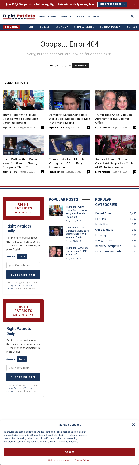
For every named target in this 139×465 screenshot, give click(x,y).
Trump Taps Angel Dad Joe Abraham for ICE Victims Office (113, 119)
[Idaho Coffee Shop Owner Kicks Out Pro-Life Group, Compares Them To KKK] (23, 145)
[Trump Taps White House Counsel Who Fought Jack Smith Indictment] (23, 100)
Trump (29, 26)
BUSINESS (66, 16)
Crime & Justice (84, 26)
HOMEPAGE (81, 65)
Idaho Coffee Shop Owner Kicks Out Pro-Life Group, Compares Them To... (20, 163)
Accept (69, 452)
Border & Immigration (108, 246)
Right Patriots (10, 127)
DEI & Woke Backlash (108, 251)
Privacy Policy (81, 460)
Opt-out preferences (58, 460)
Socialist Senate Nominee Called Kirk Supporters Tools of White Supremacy (114, 163)
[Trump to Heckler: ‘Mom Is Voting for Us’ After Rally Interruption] (69, 145)
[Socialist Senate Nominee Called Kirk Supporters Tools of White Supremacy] (115, 145)
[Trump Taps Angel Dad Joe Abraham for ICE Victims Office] (115, 100)
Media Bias (101, 224)
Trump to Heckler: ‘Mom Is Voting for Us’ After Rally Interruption (67, 163)
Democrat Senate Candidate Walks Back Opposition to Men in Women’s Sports (69, 119)
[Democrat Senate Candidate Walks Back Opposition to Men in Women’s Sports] (69, 100)
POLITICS (53, 16)
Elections (100, 218)
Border (45, 26)
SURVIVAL (79, 16)
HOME (42, 16)
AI (89, 16)
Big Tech (131, 26)
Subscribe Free (23, 274)
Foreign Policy (110, 26)
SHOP (96, 16)
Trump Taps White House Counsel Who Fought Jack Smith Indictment (20, 119)
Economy (62, 26)
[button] (133, 425)
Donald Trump (103, 213)
